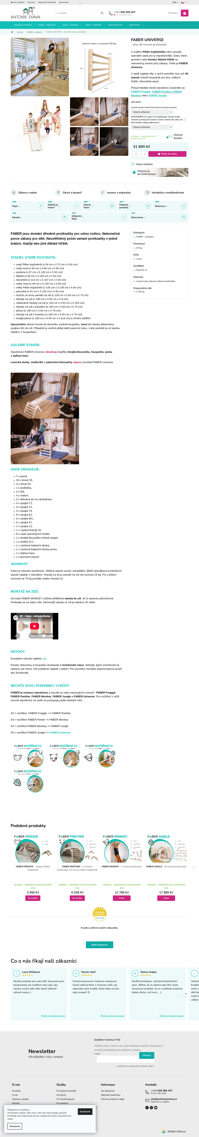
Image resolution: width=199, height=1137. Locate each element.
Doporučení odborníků (47, 2)
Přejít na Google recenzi (53, 1015)
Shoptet (171, 1131)
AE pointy (61, 1095)
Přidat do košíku (169, 153)
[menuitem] (23, 25)
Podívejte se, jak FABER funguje (146, 172)
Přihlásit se (146, 1055)
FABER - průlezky (145, 236)
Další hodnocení (99, 944)
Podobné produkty (123, 206)
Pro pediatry (62, 1103)
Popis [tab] (15, 206)
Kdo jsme (31, 2)
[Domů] (12, 32)
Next (193, 867)
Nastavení (15, 1126)
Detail (121, 898)
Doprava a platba (20, 1099)
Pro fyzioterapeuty (65, 1099)
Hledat (102, 13)
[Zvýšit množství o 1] (145, 154)
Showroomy (64, 2)
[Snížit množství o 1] (141, 154)
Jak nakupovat (107, 1090)
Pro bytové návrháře (66, 1090)
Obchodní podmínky (110, 1095)
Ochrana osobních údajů (112, 1099)
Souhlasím (85, 1111)
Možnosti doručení (178, 136)
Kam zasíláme (18, 2)
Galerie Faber (87, 206)
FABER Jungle (157, 95)
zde (44, 658)
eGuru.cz (181, 1131)
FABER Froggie (140, 91)
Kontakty (16, 1090)
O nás (15, 1095)
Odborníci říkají (77, 217)
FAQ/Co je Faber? (53, 206)
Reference (160, 206)
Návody (16, 217)
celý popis (136, 101)
